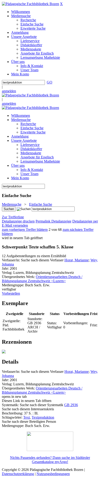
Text (26, 417)
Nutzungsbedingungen (53, 474)
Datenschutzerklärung (18, 474)
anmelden (9, 91)
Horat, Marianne (76, 260)
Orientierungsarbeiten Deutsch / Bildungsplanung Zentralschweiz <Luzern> (42, 279)
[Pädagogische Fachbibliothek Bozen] (30, 4)
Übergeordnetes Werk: (19, 277)
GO (49, 82)
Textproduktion (43, 417)
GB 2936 (71, 405)
